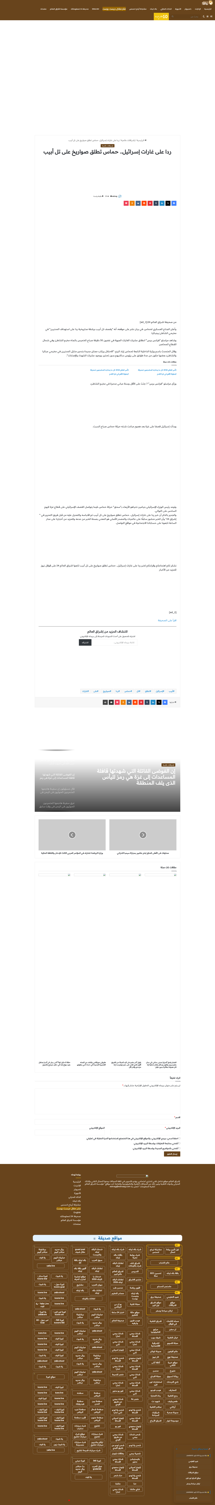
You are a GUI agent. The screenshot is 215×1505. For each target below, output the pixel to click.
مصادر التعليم (118, 1293)
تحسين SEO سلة (155, 1274)
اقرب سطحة (80, 1417)
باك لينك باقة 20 (80, 1261)
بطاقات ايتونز (118, 1453)
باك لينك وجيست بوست (135, 1296)
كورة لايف (59, 1338)
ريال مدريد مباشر (97, 1323)
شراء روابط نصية (135, 1256)
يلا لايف (88, 1477)
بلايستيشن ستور (135, 1460)
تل (138, 691)
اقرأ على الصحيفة (167, 620)
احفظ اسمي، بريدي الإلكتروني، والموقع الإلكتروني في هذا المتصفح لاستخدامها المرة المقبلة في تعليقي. (132, 1138)
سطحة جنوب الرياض (97, 1418)
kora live (42, 1333)
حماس (127, 691)
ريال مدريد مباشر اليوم (59, 1250)
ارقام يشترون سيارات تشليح (97, 1443)
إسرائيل (159, 691)
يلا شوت (97, 1309)
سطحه (80, 1393)
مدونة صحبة (172, 1412)
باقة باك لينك (173, 1273)
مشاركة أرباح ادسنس (137, 9)
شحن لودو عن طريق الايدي (118, 1446)
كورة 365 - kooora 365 (59, 1321)
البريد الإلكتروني (172, 1128)
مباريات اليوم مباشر (97, 1315)
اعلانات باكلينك (88, 1298)
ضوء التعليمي (173, 1297)
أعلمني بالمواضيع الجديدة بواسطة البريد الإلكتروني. (155, 1148)
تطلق (147, 691)
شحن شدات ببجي (134, 1435)
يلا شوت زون (59, 1444)
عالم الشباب (164, 1262)
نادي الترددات (173, 1382)
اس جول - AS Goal (42, 1321)
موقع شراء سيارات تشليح (80, 1435)
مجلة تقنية (135, 1304)
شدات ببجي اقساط (135, 1334)
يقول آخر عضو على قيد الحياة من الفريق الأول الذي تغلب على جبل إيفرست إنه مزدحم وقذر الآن (126, 1064)
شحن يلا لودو (135, 1445)
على (95, 691)
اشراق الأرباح (155, 1420)
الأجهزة (178, 9)
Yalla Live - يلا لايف (42, 1304)
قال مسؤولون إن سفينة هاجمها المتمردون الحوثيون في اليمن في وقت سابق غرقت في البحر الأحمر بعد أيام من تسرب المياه (134, 777)
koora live (42, 1292)
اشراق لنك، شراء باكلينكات (134, 1264)
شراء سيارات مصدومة (80, 1443)
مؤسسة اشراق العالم (58, 9)
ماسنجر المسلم (164, 1286)
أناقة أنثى (155, 1362)
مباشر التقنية (156, 1407)
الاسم (177, 1117)
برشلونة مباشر (80, 1315)
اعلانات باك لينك (97, 1291)
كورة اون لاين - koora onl (59, 1313)
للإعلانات (65, 1501)
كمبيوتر (188, 9)
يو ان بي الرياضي (118, 1305)
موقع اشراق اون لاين (155, 1303)
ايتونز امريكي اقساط (118, 1419)
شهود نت (156, 1401)
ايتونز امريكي (118, 1350)
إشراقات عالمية (128, 140)
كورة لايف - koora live (59, 1410)
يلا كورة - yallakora (42, 1313)
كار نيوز (155, 1357)
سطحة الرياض (97, 1394)
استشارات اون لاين (155, 1383)
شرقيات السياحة (155, 1413)
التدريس (135, 1271)
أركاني (172, 1407)
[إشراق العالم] (207, 2)
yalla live (51, 1265)
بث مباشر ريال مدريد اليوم (80, 1469)
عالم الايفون (173, 1351)
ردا (117, 691)
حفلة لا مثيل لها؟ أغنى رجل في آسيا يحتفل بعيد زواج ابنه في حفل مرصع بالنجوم (54, 1063)
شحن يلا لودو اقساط (118, 1359)
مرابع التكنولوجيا (155, 1330)
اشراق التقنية (156, 1321)
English (95, 9)
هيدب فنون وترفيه (135, 1321)
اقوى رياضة (135, 1287)
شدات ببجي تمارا (118, 1334)
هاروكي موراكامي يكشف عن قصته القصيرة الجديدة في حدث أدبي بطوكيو (91, 1063)
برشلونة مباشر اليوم (42, 1250)
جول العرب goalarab (97, 1467)
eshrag (114, 196)
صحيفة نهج (172, 1357)
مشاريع (80, 1284)
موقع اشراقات (172, 1303)
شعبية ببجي (135, 1453)
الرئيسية (207, 9)
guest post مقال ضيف (80, 1250)
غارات (84, 691)
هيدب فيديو (156, 1390)
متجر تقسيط (118, 1374)
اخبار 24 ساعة (118, 1312)
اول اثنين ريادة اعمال (172, 1250)
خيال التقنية (172, 1337)
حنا (135, 1483)
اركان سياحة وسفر (164, 1310)
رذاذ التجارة (156, 1395)
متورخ (172, 1370)
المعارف (172, 1390)
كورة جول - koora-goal (59, 1285)
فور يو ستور (117, 1391)
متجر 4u (135, 1399)
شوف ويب (156, 1337)
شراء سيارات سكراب (80, 1427)
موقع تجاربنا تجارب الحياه (80, 1277)
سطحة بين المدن (97, 1402)
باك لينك (153, 9)
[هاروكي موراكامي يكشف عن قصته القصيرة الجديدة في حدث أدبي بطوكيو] (90, 967)
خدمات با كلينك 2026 (97, 1277)
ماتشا (118, 1483)
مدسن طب (118, 1287)
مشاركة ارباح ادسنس (156, 1250)
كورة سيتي (80, 1460)
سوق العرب (97, 1260)
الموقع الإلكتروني (97, 1128)
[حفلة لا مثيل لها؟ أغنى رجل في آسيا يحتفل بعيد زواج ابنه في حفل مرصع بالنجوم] (54, 967)
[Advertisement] (107, 41)
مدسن (156, 1370)
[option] (107, 781)
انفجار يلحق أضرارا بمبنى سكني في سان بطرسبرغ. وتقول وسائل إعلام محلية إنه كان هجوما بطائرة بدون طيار (161, 1064)
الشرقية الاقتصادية (155, 1344)
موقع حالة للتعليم (135, 1313)
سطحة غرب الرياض (80, 1410)
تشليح (97, 1425)
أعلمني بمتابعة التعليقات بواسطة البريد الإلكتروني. (156, 1143)
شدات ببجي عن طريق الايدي (118, 1401)
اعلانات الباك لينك (117, 1264)
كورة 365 (97, 1460)
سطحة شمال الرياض (97, 1410)
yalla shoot (80, 1309)
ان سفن (172, 1329)
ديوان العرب (97, 1284)
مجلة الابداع (156, 1376)
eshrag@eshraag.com (120, 1186)
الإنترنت (198, 9)
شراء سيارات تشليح (97, 1435)
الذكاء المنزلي (166, 9)
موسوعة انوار (173, 1420)
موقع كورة (50, 1377)
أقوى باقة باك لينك (80, 1269)
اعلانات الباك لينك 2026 (117, 1280)
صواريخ (106, 691)
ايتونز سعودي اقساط (135, 1359)
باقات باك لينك (118, 1256)
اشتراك (85, 642)
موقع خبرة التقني (173, 1363)
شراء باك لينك (135, 1249)
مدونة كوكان (155, 1351)
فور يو (118, 1426)
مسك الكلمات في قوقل (172, 1322)
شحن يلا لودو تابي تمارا (118, 1411)
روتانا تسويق (172, 1376)
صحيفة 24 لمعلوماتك (80, 9)
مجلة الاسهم (172, 1343)
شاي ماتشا (135, 1489)
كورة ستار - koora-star (42, 1277)
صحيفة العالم (118, 1320)
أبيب (171, 691)
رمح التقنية (173, 1395)
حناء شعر (118, 1475)
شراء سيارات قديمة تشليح (88, 1450)
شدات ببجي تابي (118, 1342)
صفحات (43, 9)
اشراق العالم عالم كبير (117, 1272)
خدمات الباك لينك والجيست (97, 1252)
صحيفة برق (155, 1297)
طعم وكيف (173, 1401)
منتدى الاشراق (135, 1279)
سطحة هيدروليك (80, 1402)
